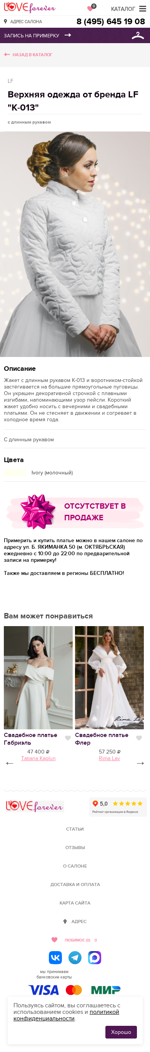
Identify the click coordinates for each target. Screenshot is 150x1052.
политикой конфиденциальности (66, 1015)
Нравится (68, 738)
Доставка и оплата (75, 885)
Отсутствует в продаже (95, 512)
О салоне (75, 866)
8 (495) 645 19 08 (111, 22)
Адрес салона (26, 21)
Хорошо (121, 1032)
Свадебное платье (30, 739)
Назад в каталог (32, 54)
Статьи (75, 829)
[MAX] (94, 957)
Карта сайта (75, 903)
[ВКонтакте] (55, 957)
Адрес (79, 922)
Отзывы (75, 848)
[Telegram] (75, 957)
